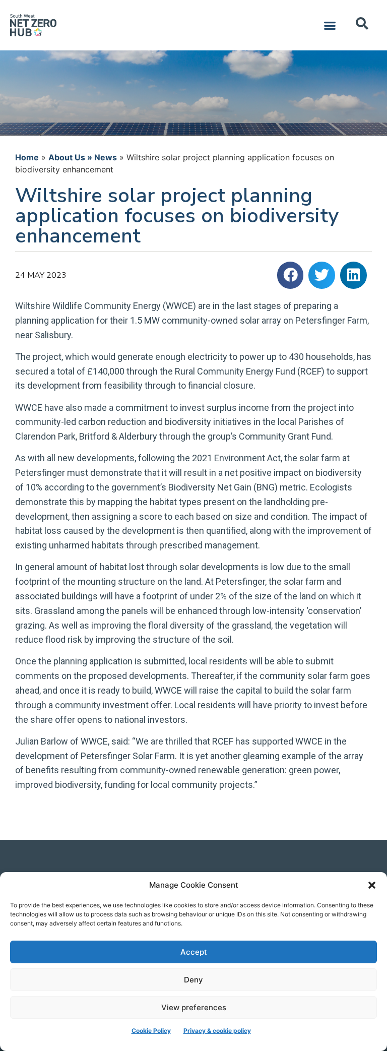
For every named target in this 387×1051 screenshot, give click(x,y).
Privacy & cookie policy (217, 1030)
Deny (193, 979)
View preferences (193, 1007)
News (105, 157)
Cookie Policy (151, 1030)
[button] (372, 885)
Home (27, 157)
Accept (193, 952)
